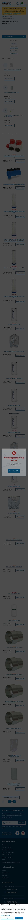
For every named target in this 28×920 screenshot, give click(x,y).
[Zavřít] (24, 450)
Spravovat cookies (5, 915)
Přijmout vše (19, 918)
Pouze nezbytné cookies (7, 918)
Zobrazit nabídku (14, 470)
